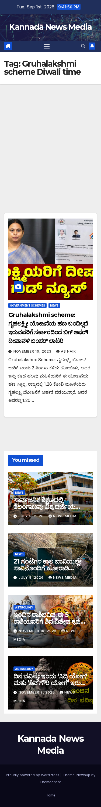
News (54, 305)
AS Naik (68, 351)
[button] (83, 46)
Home (50, 795)
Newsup (83, 775)
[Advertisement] (50, 137)
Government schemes (27, 305)
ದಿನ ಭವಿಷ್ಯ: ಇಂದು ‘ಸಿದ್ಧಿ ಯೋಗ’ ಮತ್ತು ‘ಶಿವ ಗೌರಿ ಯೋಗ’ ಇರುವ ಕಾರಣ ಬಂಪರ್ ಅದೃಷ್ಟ (50, 683)
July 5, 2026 (32, 516)
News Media (65, 516)
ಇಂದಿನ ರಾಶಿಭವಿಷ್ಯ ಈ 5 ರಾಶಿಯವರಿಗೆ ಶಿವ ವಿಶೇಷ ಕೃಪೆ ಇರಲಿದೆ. (46, 621)
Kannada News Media (50, 27)
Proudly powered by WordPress (33, 775)
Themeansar (50, 782)
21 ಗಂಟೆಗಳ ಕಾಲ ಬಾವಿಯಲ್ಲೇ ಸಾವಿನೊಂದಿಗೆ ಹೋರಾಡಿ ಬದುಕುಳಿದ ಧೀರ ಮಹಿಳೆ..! (47, 568)
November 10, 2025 (38, 631)
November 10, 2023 (33, 351)
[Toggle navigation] (47, 46)
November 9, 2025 (37, 692)
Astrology (24, 607)
